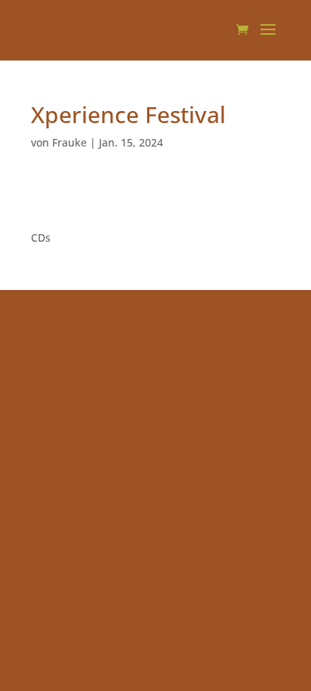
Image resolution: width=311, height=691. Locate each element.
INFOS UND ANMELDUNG (95, 199)
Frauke (69, 142)
